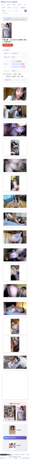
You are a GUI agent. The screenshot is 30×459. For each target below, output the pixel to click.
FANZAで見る (8, 45)
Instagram (14, 456)
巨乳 (9, 7)
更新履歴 (15, 458)
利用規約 (2, 458)
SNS (4, 10)
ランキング (16, 7)
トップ (4, 18)
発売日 (23, 7)
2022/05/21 (15, 53)
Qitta (28, 454)
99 (9, 4)
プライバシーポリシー (8, 458)
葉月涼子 (9, 18)
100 (4, 7)
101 (20, 4)
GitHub (19, 456)
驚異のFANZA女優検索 (9, 2)
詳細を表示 (8, 79)
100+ (14, 4)
